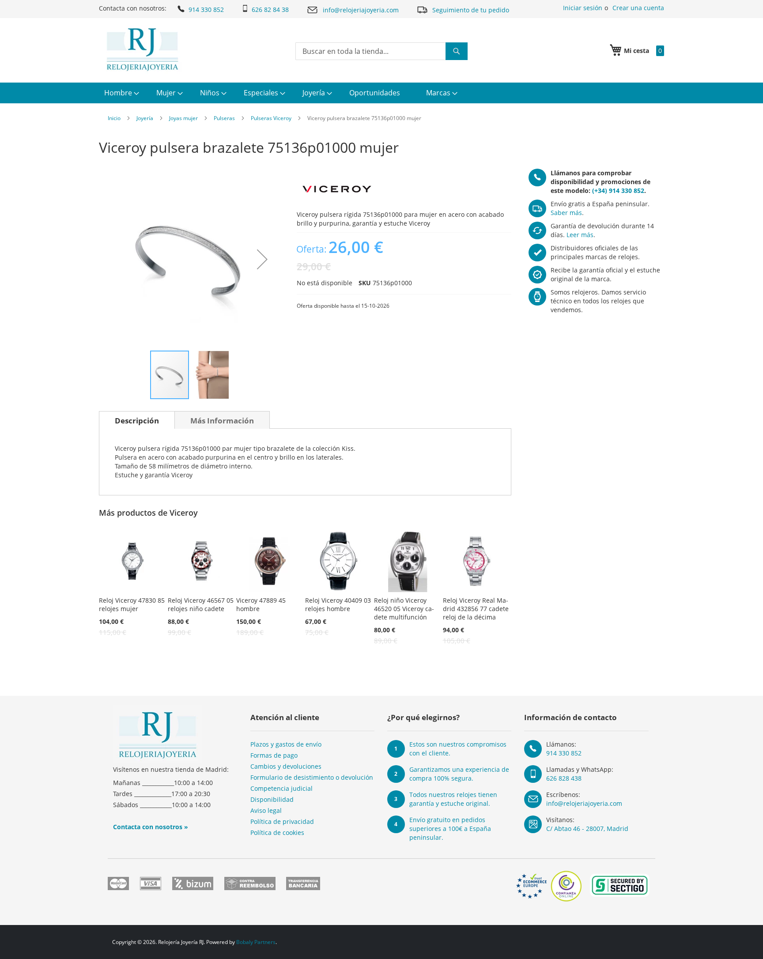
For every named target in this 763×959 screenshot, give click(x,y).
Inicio (114, 118)
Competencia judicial (281, 788)
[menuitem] (120, 93)
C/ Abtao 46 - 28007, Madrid (587, 828)
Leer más (580, 234)
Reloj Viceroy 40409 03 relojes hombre (338, 604)
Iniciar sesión (582, 8)
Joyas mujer (183, 118)
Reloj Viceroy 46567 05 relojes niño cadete (201, 604)
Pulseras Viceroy (271, 118)
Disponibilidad (272, 799)
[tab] (137, 420)
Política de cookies (277, 832)
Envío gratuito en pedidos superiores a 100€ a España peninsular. (450, 829)
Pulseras (224, 118)
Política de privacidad (282, 821)
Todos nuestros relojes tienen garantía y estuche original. (453, 799)
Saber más (566, 212)
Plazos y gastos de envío (285, 744)
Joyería (144, 118)
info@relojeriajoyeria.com (361, 10)
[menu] (381, 93)
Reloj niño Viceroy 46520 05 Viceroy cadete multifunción (404, 608)
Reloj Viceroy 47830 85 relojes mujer (132, 604)
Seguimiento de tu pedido (470, 10)
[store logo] (142, 49)
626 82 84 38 (270, 9)
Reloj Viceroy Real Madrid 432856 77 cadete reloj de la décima (476, 608)
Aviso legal (266, 810)
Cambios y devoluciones (285, 766)
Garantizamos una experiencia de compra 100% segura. (459, 773)
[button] (262, 259)
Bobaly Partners (256, 942)
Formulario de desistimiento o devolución (311, 777)
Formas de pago (274, 755)
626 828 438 (564, 778)
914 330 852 (206, 9)
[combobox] (381, 51)
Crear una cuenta (638, 8)
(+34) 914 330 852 (618, 190)
